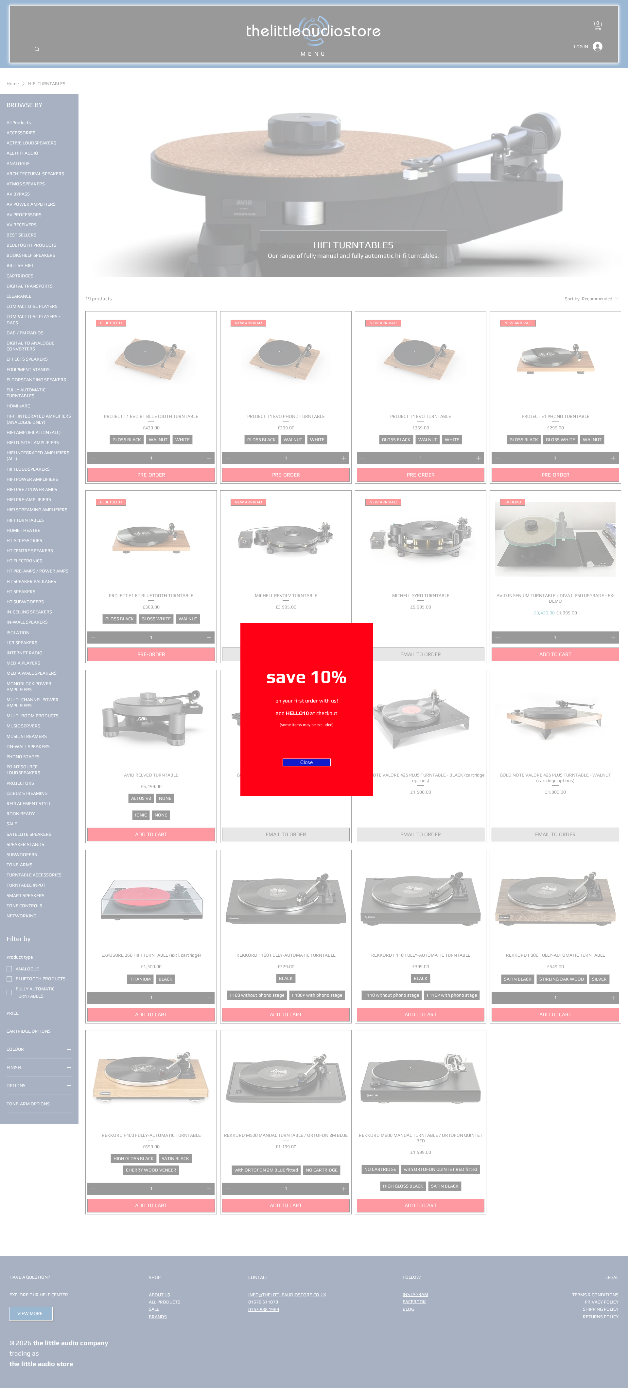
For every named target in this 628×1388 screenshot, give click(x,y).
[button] (307, 762)
